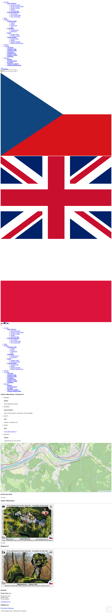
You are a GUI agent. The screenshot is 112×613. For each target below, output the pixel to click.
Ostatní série (13, 31)
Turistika (12, 22)
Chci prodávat (14, 13)
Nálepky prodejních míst (16, 43)
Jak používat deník (15, 5)
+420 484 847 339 (5, 601)
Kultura (12, 24)
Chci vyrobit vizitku (15, 15)
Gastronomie (13, 25)
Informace (6, 58)
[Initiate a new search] (109, 445)
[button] (3, 445)
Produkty (6, 19)
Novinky (6, 44)
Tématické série (14, 30)
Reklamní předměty (15, 41)
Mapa (5, 18)
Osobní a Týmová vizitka (17, 6)
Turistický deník (14, 34)
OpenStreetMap (107, 491)
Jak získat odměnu (15, 8)
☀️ (1, 72)
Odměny (12, 9)
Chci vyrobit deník (15, 16)
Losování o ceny (14, 11)
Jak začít (6, 2)
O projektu (7, 46)
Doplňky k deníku (15, 36)
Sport (11, 27)
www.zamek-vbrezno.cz (10, 431)
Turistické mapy (14, 39)
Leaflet (100, 491)
